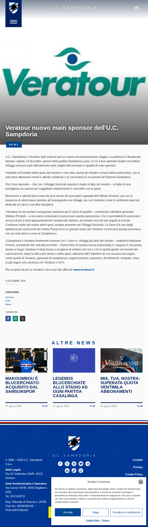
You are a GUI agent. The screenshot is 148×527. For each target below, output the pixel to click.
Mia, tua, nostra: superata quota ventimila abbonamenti (120, 385)
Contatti (137, 459)
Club (7, 300)
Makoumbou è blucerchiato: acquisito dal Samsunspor (22, 385)
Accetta (67, 512)
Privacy (106, 520)
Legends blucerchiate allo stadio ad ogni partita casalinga (70, 387)
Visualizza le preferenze (126, 512)
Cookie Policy (93, 520)
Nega (96, 512)
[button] (141, 482)
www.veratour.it (83, 269)
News (8, 304)
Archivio (9, 297)
